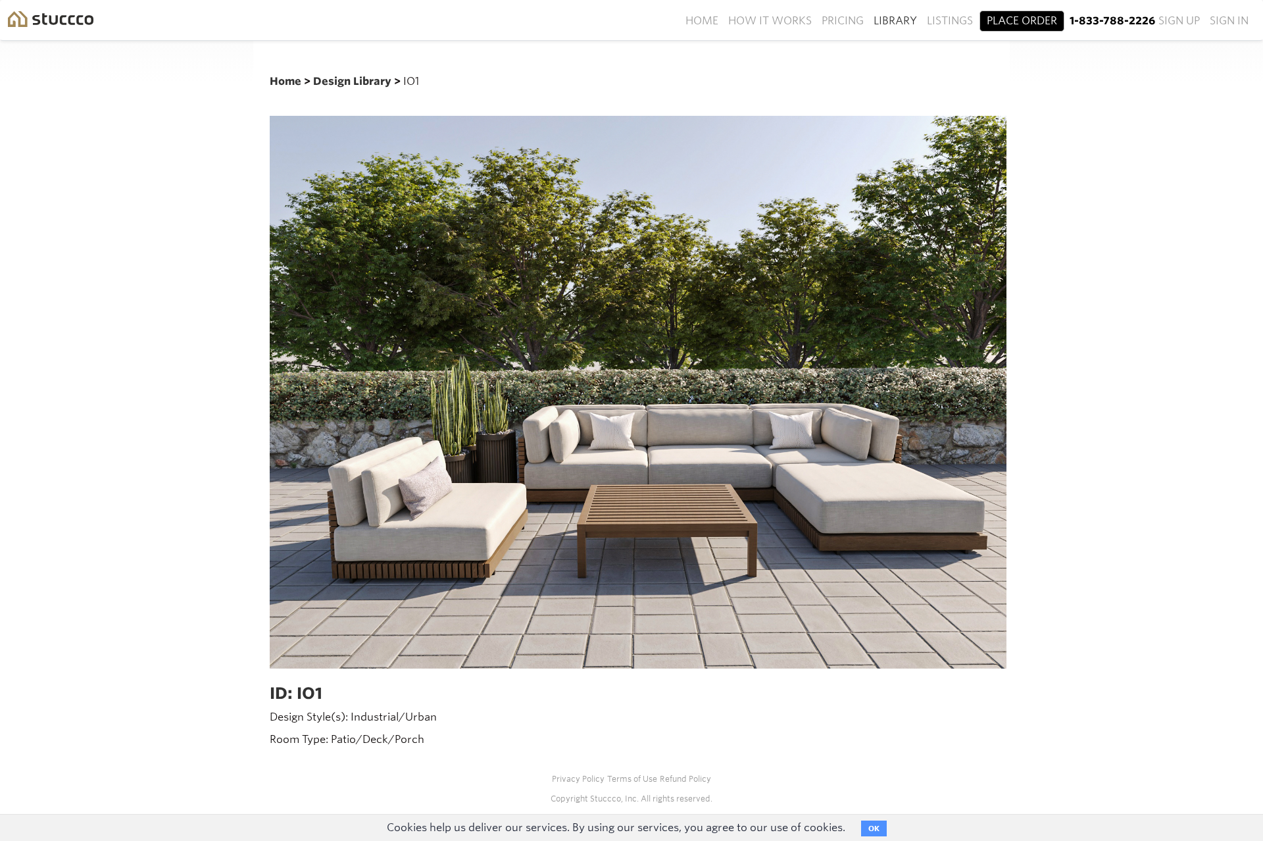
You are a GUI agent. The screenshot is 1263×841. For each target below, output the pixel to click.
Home (701, 20)
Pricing (843, 20)
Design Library (353, 81)
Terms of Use (632, 779)
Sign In (1229, 20)
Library (895, 20)
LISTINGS (950, 20)
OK (873, 828)
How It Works (770, 20)
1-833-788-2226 (1112, 20)
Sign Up (1179, 20)
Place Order (1022, 20)
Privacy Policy (578, 779)
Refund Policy (685, 779)
